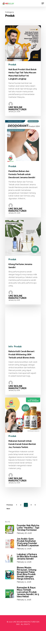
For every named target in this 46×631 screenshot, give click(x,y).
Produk (12, 64)
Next (8, 509)
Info (10, 346)
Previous (10, 505)
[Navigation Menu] (43, 3)
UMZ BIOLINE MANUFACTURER (17, 108)
